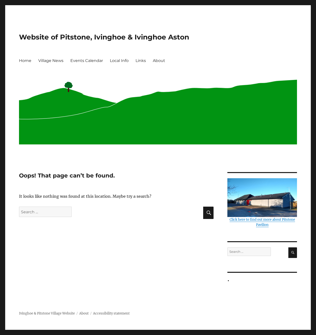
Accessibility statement (111, 313)
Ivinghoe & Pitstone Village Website (47, 313)
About (159, 60)
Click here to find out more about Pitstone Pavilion (262, 222)
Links (141, 60)
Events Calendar (86, 60)
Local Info (119, 60)
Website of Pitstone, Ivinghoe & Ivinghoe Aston (104, 37)
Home (25, 60)
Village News (50, 60)
